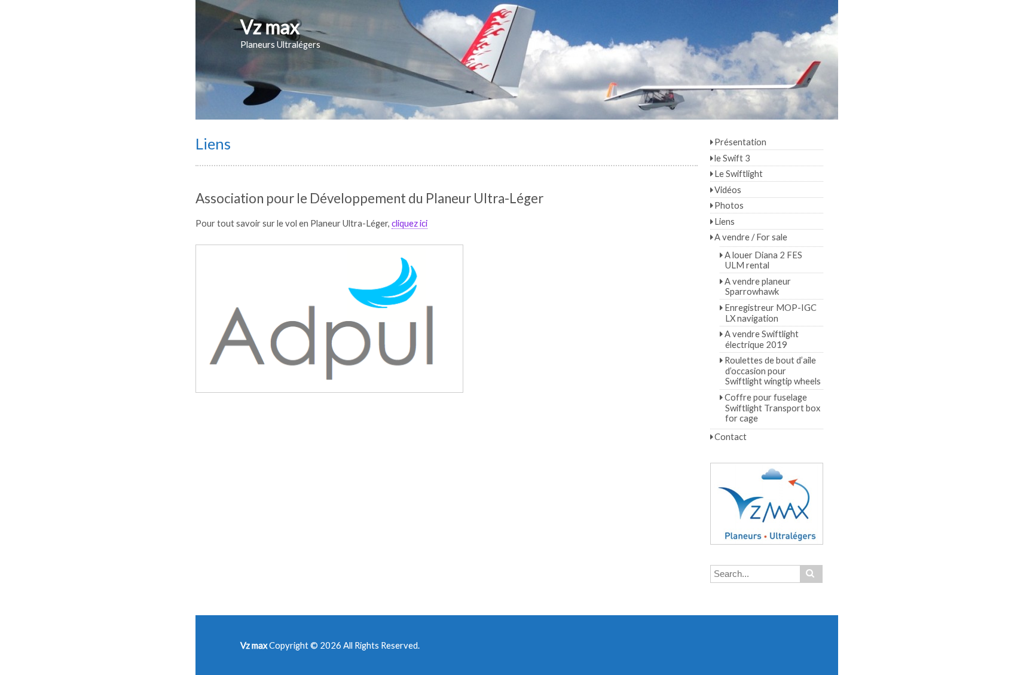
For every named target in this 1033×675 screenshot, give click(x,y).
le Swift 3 (732, 157)
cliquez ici (409, 223)
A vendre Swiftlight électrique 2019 (762, 339)
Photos (729, 205)
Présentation (740, 141)
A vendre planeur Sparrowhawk (758, 286)
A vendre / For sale (750, 236)
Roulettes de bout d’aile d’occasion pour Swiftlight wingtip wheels (773, 370)
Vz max (269, 26)
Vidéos (727, 189)
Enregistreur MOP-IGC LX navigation (771, 312)
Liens (724, 221)
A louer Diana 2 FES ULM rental (763, 260)
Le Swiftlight (738, 173)
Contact (730, 436)
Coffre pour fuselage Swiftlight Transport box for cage (772, 407)
